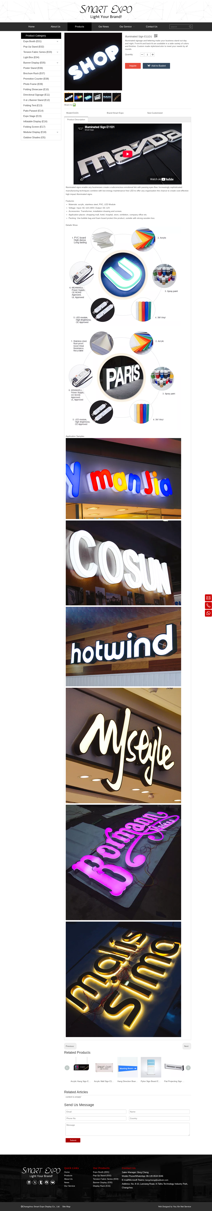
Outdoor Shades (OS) (34, 137)
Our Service (69, 1186)
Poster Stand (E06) (33, 68)
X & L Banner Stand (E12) (36, 100)
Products (68, 1175)
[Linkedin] (29, 1182)
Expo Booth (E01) (32, 41)
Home (67, 1172)
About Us (68, 1179)
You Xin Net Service (182, 1206)
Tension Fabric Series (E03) (37, 52)
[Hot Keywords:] (190, 27)
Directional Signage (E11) (36, 95)
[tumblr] (41, 1182)
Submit (73, 1140)
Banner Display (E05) (34, 62)
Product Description (76, 119)
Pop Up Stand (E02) (33, 46)
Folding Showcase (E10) (36, 89)
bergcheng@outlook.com (156, 1180)
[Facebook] (46, 1182)
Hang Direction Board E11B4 (104, 1081)
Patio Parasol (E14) (33, 111)
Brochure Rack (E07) (34, 73)
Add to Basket (158, 66)
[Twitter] (35, 1182)
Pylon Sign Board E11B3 (127, 1081)
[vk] (52, 1182)
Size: (149, 113)
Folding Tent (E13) (32, 105)
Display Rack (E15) (101, 1186)
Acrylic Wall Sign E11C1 (81, 1081)
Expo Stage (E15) (32, 116)
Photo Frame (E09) (33, 84)
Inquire (132, 66)
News (66, 1182)
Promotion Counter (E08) (36, 79)
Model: (69, 113)
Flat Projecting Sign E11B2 (151, 1081)
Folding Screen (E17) (34, 127)
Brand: (110, 113)
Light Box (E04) (31, 57)
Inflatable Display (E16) (35, 121)
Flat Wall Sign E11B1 (173, 1081)
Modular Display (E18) (34, 132)
